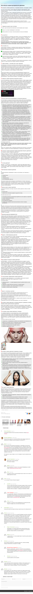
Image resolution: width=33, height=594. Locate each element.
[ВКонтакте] (27, 413)
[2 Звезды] (2, 413)
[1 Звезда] (1, 413)
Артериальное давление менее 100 (27, 424)
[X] (29, 413)
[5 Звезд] (4, 413)
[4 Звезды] (3, 413)
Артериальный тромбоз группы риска (13, 424)
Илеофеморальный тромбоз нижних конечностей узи (19, 425)
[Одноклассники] (28, 413)
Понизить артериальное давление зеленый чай (5, 424)
